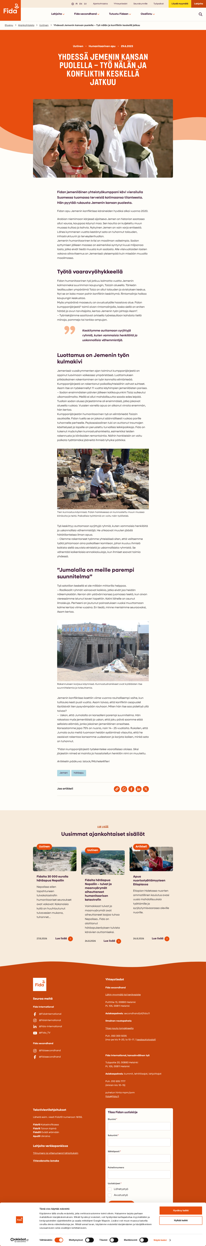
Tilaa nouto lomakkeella (119, 1028)
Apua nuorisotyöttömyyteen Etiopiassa (149, 880)
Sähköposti (114, 1151)
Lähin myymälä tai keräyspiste (123, 995)
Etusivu (9, 25)
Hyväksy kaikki (181, 1210)
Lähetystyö (121, 1189)
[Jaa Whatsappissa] (124, 789)
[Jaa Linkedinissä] (139, 789)
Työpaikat (159, 4)
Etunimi (112, 1119)
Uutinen (44, 25)
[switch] (89, 1240)
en (80, 3)
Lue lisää (61, 938)
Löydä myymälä (180, 4)
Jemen (64, 773)
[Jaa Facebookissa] (131, 789)
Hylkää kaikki (181, 1220)
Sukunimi (112, 1135)
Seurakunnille (140, 4)
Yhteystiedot (120, 4)
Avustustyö (121, 1195)
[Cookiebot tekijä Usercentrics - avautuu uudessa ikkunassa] (19, 1240)
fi (76, 3)
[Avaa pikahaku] (200, 14)
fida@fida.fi (112, 1096)
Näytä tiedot (160, 1240)
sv (85, 3)
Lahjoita (198, 4)
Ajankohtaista (100, 4)
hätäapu (79, 773)
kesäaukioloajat (145, 1040)
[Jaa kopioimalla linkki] (117, 789)
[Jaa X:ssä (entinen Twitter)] (146, 789)
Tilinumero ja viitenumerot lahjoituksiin (55, 1153)
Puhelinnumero (116, 1168)
